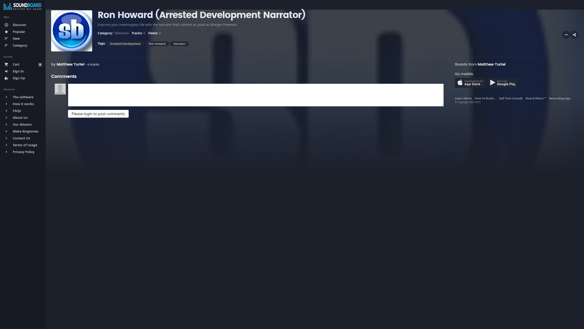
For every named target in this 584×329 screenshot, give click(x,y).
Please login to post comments (98, 113)
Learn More (464, 98)
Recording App (560, 98)
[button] (574, 35)
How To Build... (486, 98)
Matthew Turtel (70, 64)
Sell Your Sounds (511, 98)
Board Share (536, 98)
